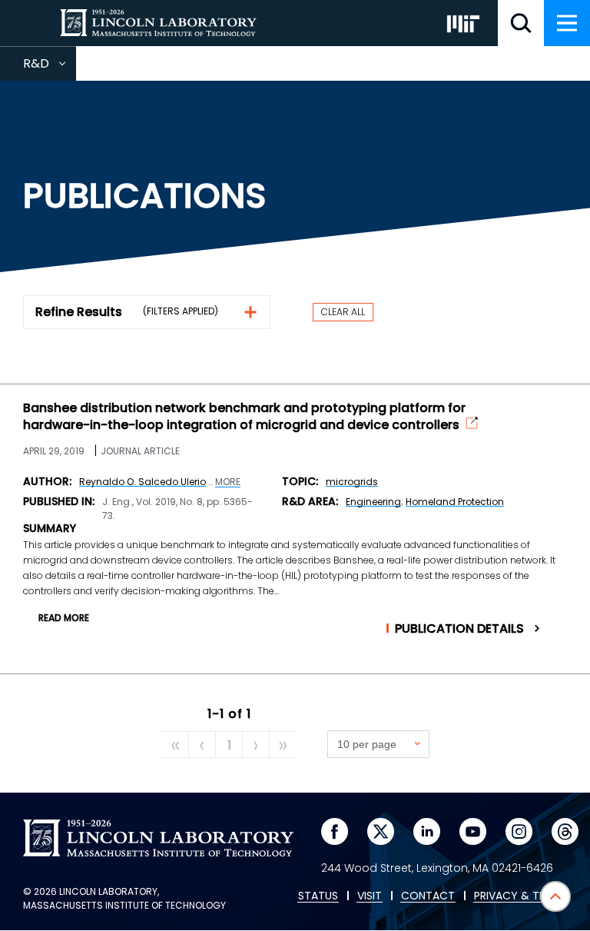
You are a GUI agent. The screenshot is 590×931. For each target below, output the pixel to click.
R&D (49, 68)
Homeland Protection (455, 501)
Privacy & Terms (520, 896)
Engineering (373, 501)
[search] (521, 23)
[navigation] (567, 23)
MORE (227, 482)
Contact (428, 896)
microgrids (352, 481)
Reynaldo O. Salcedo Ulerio (142, 481)
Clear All (343, 311)
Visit (369, 896)
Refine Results (78, 312)
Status (318, 896)
